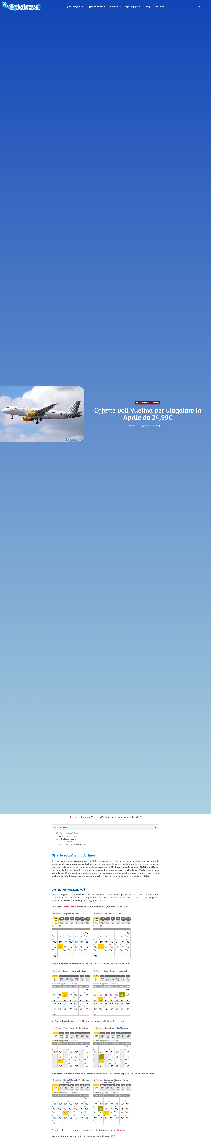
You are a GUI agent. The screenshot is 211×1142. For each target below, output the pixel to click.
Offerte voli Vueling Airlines (67, 833)
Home (73, 817)
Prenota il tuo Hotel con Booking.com (72, 844)
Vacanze (114, 6)
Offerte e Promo (95, 6)
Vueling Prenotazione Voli (67, 836)
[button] (199, 6)
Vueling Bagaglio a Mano (67, 839)
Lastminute (144, 402)
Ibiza (84, 964)
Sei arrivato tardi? (66, 842)
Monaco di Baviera (84, 1074)
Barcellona (69, 907)
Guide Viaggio (73, 6)
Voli (150, 402)
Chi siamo (159, 6)
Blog (148, 6)
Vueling (156, 402)
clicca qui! (121, 1130)
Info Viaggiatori (133, 6)
